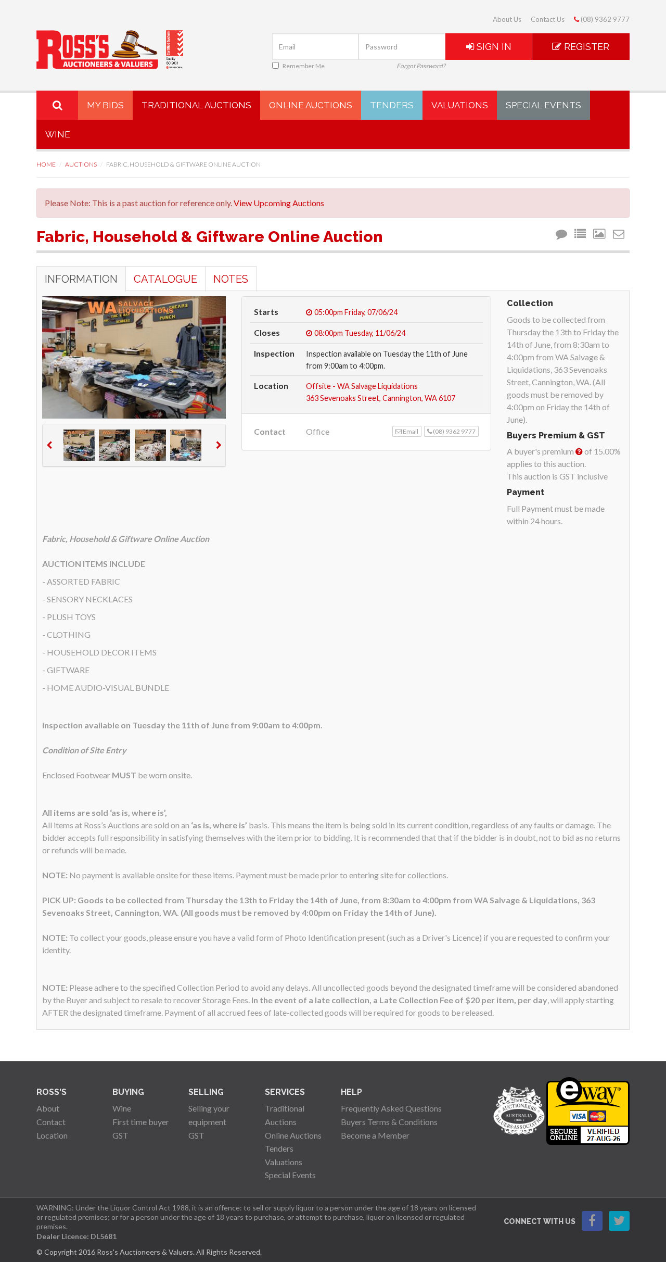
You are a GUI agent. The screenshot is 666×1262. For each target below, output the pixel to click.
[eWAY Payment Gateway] (588, 1110)
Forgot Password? (420, 66)
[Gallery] (601, 234)
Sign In (492, 46)
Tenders (392, 105)
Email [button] (410, 431)
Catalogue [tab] (165, 279)
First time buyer (140, 1122)
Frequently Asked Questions (391, 1108)
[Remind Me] (563, 234)
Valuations (459, 105)
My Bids (105, 105)
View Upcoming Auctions (279, 203)
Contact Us (548, 19)
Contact (51, 1122)
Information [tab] (81, 279)
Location (52, 1135)
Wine (57, 134)
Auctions (81, 164)
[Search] (57, 105)
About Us (507, 19)
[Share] (620, 234)
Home (46, 164)
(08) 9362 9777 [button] (454, 431)
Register (585, 46)
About (47, 1108)
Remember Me (304, 66)
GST (120, 1135)
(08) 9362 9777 (604, 19)
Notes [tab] (230, 279)
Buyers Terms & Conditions (389, 1122)
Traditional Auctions (196, 105)
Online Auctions (310, 105)
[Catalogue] (581, 234)
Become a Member (375, 1135)
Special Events (543, 105)
